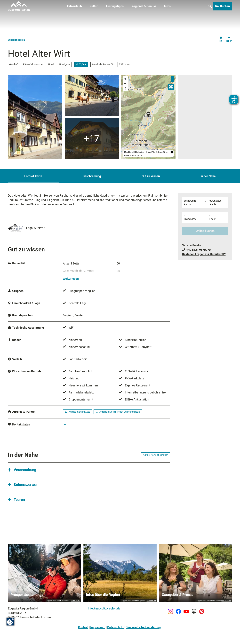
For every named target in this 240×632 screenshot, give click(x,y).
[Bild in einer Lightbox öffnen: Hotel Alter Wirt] (92, 138)
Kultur (94, 6)
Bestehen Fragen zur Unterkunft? (204, 254)
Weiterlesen (71, 278)
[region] (148, 117)
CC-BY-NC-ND (75, 600)
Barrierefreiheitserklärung (143, 627)
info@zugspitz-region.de (104, 608)
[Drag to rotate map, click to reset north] (125, 88)
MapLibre (128, 152)
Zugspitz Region (16, 40)
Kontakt (83, 627)
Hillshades (139, 152)
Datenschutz (115, 627)
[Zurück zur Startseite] (19, 6)
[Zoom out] (125, 83)
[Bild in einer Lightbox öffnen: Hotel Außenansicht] (35, 117)
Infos (167, 6)
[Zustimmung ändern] (10, 621)
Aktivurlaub (74, 6)
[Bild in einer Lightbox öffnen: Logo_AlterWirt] (16, 228)
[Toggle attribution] (172, 152)
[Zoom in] (125, 78)
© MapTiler (151, 152)
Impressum (97, 627)
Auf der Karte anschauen (155, 455)
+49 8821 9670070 (198, 249)
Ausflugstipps (114, 6)
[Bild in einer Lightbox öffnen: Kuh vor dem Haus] (92, 95)
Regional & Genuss (143, 6)
